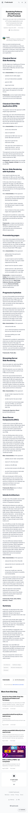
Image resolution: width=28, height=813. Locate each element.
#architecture (7, 665)
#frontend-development (16, 667)
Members (7, 795)
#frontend (6, 670)
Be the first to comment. (18, 685)
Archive (12, 795)
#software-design (16, 665)
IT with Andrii (9, 2)
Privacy (17, 795)
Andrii (8, 37)
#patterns (6, 667)
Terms (21, 795)
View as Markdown (15, 30)
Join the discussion (19, 680)
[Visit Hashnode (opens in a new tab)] (14, 805)
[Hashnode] (14, 784)
